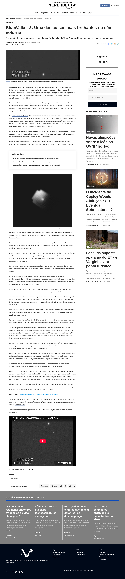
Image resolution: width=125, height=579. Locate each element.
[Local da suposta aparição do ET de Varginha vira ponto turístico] (102, 239)
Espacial (12, 18)
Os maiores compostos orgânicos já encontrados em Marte (104, 513)
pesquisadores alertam (20, 116)
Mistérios (91, 132)
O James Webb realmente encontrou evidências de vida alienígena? (36, 158)
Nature (31, 470)
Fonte (16, 478)
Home (7, 18)
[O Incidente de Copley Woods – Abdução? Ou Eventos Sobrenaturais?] (102, 179)
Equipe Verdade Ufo (14, 42)
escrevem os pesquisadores (60, 333)
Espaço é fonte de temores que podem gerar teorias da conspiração (36, 165)
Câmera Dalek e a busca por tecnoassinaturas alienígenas (33, 162)
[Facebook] (97, 62)
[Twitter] (100, 62)
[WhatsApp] (107, 62)
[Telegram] (103, 62)
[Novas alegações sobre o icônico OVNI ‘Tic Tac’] (102, 124)
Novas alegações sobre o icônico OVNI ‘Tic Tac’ (100, 142)
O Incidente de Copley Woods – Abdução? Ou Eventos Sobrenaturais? (100, 201)
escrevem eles (20, 405)
